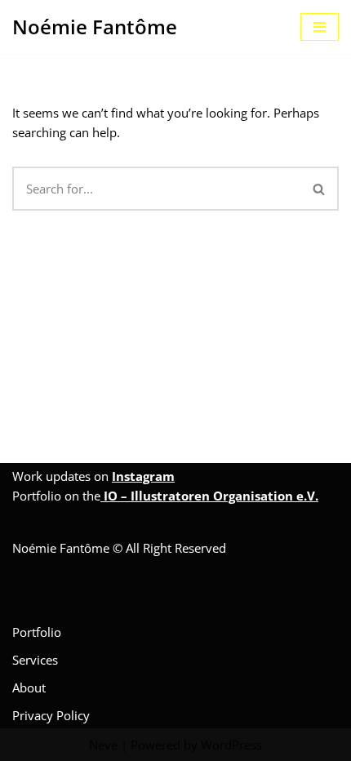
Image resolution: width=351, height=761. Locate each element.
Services (35, 660)
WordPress (231, 745)
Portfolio (36, 632)
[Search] (319, 189)
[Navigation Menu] (319, 27)
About (29, 687)
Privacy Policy (51, 715)
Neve (103, 745)
